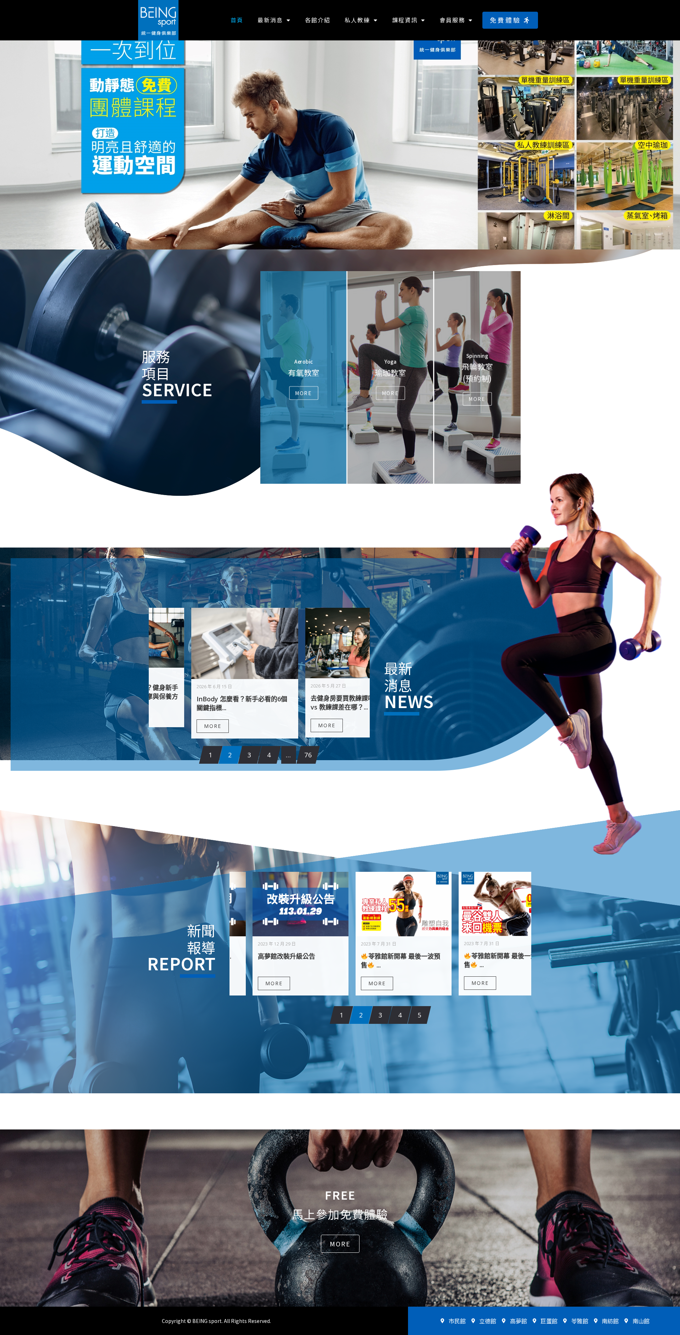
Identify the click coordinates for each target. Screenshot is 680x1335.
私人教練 (357, 20)
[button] (510, 20)
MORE (170, 724)
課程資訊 (405, 20)
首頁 (237, 20)
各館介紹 (317, 20)
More (303, 393)
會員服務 (452, 20)
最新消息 (270, 20)
